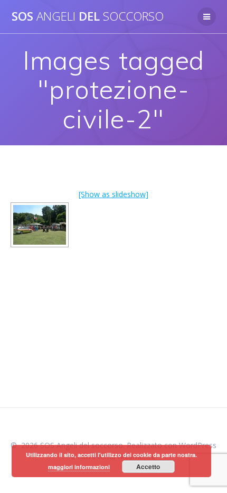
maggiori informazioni (79, 467)
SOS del (88, 16)
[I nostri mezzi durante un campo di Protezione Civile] (39, 225)
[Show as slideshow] (113, 194)
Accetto (148, 466)
